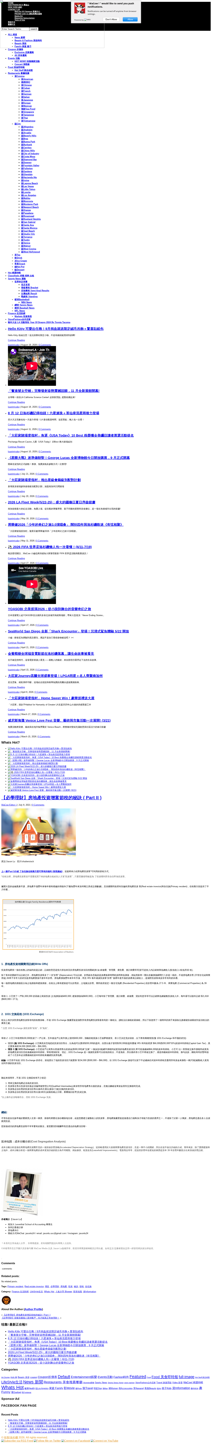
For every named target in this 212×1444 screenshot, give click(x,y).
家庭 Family (56, 1388)
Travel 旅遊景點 (164, 1382)
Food (149, 1377)
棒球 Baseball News (24, 308)
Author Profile (33, 1309)
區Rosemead (27, 216)
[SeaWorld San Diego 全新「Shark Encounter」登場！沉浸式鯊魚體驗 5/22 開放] (47, 778)
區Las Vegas (27, 186)
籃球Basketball (22, 299)
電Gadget (16, 1392)
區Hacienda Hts (29, 177)
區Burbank (26, 144)
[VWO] (87, 20)
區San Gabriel (28, 222)
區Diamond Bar (29, 159)
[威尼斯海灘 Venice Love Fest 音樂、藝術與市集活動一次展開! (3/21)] (42, 790)
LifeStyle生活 (36, 1291)
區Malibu (25, 198)
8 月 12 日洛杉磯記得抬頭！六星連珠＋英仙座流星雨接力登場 (53, 413)
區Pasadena (27, 213)
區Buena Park (28, 141)
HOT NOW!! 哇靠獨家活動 (27, 61)
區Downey (26, 162)
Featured (138, 1376)
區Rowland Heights (31, 219)
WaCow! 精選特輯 (193, 1382)
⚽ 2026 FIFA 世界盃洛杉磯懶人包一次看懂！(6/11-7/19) (50, 547)
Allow (130, 19)
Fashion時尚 (121, 1377)
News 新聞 (33, 1382)
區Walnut (25, 246)
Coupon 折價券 (15, 49)
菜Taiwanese (27, 115)
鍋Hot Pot (19, 267)
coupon (33, 1377)
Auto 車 (13, 1377)
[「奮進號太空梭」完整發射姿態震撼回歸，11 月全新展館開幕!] (39, 751)
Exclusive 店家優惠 (24, 52)
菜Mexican (26, 106)
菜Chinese (26, 85)
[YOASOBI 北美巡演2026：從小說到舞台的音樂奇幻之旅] (36, 775)
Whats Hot (49, 1291)
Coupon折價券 (47, 1377)
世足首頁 (25, 284)
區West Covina (28, 249)
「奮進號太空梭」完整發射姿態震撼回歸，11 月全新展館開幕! (54, 391)
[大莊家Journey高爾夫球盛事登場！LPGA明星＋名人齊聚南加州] (39, 784)
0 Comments (45, 345)
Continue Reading (16, 340)
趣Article (194, 1388)
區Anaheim (26, 130)
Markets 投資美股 (23, 316)
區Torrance (26, 237)
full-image (186, 1377)
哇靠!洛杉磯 (11, 1437)
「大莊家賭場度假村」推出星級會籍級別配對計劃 (44, 480)
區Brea (24, 138)
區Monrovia (27, 201)
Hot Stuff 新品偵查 (24, 70)
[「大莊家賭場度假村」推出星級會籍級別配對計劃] (33, 763)
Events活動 (105, 1377)
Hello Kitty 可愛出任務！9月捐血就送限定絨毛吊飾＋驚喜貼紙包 (56, 329)
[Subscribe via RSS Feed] (17, 1440)
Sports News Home (116, 1383)
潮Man (105, 1388)
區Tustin (25, 240)
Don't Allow (111, 19)
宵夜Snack (20, 264)
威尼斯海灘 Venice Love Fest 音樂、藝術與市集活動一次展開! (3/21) (59, 720)
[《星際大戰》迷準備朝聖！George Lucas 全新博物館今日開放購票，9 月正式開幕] (48, 760)
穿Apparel (138, 1388)
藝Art (159, 1388)
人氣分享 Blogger (63, 1291)
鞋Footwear (26, 1392)
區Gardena (26, 171)
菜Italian (25, 97)
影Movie (69, 1388)
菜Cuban (25, 88)
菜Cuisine (20, 76)
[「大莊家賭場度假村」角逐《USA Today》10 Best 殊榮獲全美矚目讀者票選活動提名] (50, 757)
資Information (89, 1291)
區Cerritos (26, 147)
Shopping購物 (88, 1383)
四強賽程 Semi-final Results (35, 290)
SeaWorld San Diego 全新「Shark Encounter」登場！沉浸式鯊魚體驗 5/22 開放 (68, 631)
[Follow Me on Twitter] (47, 1440)
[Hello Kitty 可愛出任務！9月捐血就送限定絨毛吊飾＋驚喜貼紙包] (40, 748)
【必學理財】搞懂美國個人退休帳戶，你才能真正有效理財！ (30, 1318)
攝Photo (78, 1388)
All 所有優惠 (21, 55)
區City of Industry (30, 153)
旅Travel (87, 1388)
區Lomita (25, 192)
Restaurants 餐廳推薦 (18, 73)
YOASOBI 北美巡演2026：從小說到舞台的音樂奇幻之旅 (49, 609)
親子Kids (167, 1388)
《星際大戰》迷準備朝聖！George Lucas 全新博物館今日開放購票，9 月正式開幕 (69, 458)
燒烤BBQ (25, 82)
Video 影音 (177, 1382)
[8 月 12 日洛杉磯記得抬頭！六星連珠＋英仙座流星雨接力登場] (39, 754)
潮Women (113, 1388)
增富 (47, 1286)
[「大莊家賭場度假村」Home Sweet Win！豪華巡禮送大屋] (37, 787)
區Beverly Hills (28, 135)
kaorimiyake (14, 345)
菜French (25, 91)
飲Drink (18, 258)
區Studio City (28, 234)
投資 (70, 1286)
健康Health (29, 1388)
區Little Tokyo (28, 189)
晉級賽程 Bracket (29, 287)
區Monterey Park (29, 204)
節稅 (82, 1286)
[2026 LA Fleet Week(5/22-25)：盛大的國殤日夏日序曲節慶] (37, 766)
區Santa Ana (27, 225)
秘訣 (76, 1286)
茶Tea (17, 255)
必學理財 (55, 1286)
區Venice (25, 243)
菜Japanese (27, 100)
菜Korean (26, 103)
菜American (27, 79)
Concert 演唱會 (22, 64)
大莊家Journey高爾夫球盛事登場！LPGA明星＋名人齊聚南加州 (55, 676)
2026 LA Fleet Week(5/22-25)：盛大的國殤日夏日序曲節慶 (51, 502)
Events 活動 (14, 58)
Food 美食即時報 (16, 67)
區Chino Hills (28, 150)
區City (18, 124)
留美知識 (77, 1291)
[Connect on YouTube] (104, 1440)
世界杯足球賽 (21, 281)
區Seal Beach (28, 231)
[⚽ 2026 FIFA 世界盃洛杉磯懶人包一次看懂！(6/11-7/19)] (36, 772)
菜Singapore (27, 112)
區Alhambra (27, 127)
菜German (26, 94)
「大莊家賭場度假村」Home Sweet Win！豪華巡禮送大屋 (51, 698)
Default (64, 1376)
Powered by (79, 20)
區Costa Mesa (28, 156)
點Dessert (19, 269)
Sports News (101, 1382)
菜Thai (24, 118)
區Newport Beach (30, 207)
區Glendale (26, 174)
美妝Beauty (150, 1388)
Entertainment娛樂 (84, 1377)
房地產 (63, 1286)
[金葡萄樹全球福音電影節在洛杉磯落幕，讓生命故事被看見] (37, 781)
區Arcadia (26, 133)
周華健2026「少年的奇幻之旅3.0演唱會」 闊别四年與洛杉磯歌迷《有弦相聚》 (66, 524)
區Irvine (25, 180)
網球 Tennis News (23, 305)
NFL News (20, 311)
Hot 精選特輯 (14, 272)
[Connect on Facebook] (75, 1440)
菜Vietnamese (28, 121)
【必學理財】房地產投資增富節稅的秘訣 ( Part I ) (27, 1315)
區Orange (26, 210)
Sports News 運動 (17, 278)
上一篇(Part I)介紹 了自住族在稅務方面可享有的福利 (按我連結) (31, 871)
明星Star (98, 1388)
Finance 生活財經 (16, 313)
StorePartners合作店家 (19, 319)
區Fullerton (27, 168)
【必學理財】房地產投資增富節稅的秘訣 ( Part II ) (51, 797)
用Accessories (126, 1388)
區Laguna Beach (29, 183)
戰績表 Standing (29, 296)
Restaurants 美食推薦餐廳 (63, 1382)
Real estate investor (34, 1286)
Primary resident (15, 1286)
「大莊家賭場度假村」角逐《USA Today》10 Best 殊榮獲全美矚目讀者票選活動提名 (71, 435)
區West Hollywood (30, 252)
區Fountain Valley (30, 165)
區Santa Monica (29, 228)
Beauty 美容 (23, 1377)
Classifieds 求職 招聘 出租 (21, 275)
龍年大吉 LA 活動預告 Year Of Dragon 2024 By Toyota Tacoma (39, 322)
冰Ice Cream (21, 261)
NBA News (26, 302)
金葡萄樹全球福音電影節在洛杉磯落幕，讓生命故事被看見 (51, 653)
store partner (129, 1383)
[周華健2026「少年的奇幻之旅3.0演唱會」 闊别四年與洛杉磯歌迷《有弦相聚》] (47, 769)
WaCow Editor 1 (9, 805)
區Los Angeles (28, 195)
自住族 (88, 1286)
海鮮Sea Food (28, 109)
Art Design (5, 1377)
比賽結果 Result (29, 293)
